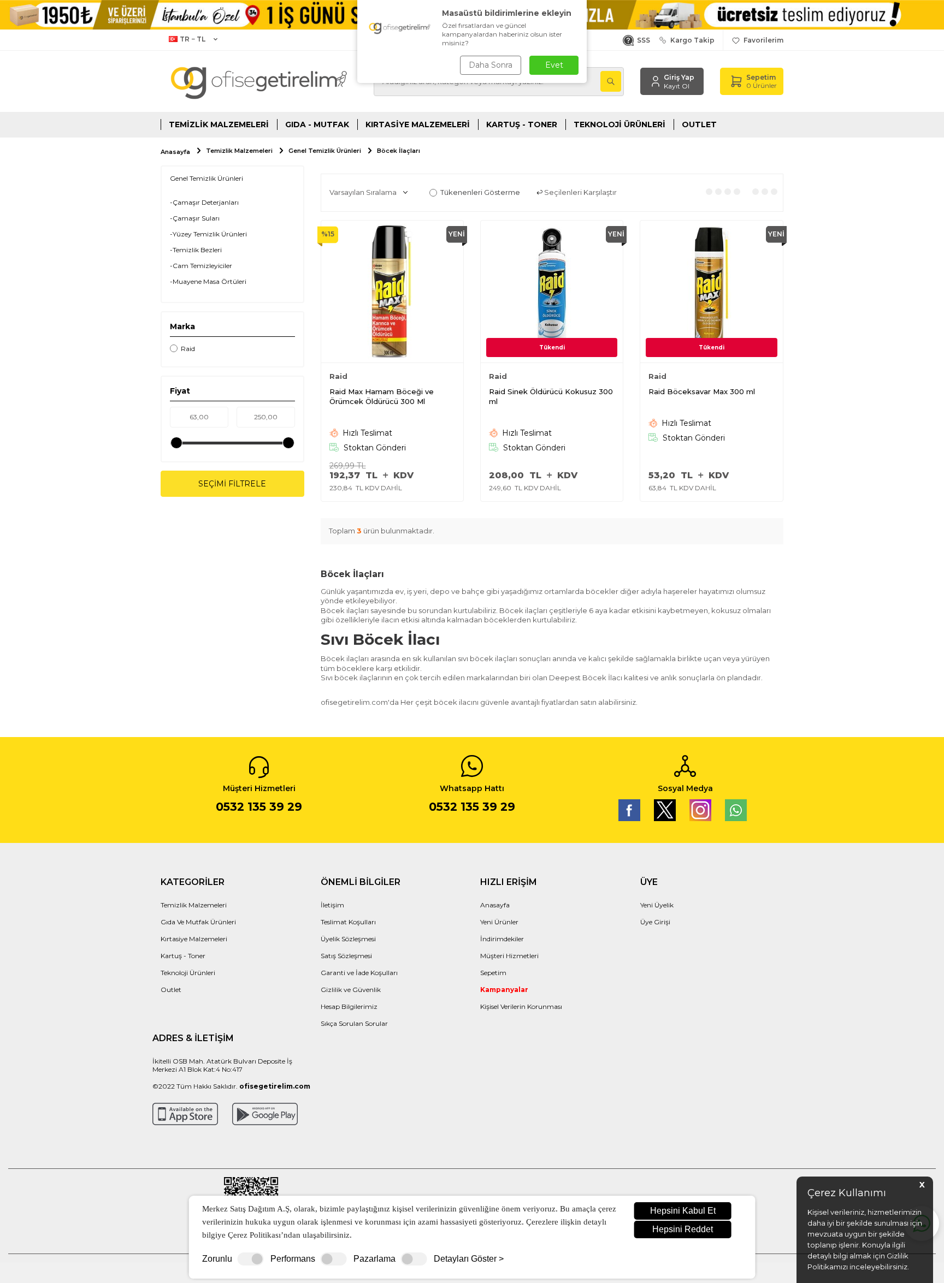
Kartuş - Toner (521, 124)
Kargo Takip (691, 40)
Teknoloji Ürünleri (619, 124)
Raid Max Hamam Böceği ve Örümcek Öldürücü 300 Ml (381, 396)
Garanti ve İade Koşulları (359, 973)
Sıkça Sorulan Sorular (354, 1023)
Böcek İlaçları (398, 151)
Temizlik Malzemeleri (219, 124)
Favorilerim (761, 40)
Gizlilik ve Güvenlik (351, 989)
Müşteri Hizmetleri (509, 956)
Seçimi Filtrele (232, 484)
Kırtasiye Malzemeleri (417, 124)
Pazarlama (374, 1259)
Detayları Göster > (469, 1259)
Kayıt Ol (676, 86)
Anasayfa (175, 152)
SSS (642, 40)
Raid (188, 348)
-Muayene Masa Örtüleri (208, 281)
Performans (292, 1259)
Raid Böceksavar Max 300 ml (701, 391)
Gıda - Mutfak (317, 124)
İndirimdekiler (502, 939)
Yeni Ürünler (499, 922)
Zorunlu (217, 1259)
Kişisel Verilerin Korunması (521, 1006)
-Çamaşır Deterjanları (204, 202)
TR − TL (192, 39)
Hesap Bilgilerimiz (349, 1006)
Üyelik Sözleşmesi (348, 939)
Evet (554, 65)
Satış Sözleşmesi (346, 956)
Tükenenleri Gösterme (480, 192)
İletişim (332, 905)
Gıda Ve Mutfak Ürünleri (198, 922)
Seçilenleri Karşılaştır (579, 192)
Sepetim (493, 973)
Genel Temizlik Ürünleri (324, 151)
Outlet (699, 124)
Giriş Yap (679, 77)
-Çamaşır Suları (195, 218)
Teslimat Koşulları (348, 922)
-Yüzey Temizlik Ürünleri (208, 234)
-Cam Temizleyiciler (201, 266)
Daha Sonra (490, 65)
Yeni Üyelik (657, 905)
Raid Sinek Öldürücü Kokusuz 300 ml (551, 396)
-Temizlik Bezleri (196, 250)
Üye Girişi (655, 922)
